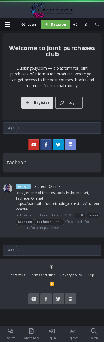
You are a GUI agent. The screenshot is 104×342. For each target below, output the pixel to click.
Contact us (16, 275)
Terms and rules (42, 275)
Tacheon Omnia (39, 186)
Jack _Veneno (26, 215)
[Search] (97, 24)
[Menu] (7, 24)
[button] (75, 24)
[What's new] (86, 24)
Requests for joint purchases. (38, 227)
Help (90, 275)
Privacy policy (71, 275)
